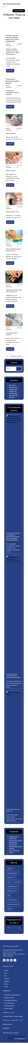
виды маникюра (12, 873)
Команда (6, 981)
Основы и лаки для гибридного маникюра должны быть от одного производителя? (12, 51)
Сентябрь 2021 (13, 395)
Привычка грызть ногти (12, 211)
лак (8, 895)
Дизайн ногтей (13, 836)
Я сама (11, 852)
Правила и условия (9, 997)
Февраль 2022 (13, 387)
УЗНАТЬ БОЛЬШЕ (19, 10)
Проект (6, 984)
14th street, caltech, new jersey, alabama (13, 1016)
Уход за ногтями (14, 850)
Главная (6, 970)
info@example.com (7, 1024)
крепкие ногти (11, 891)
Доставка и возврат (9, 1005)
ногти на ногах (12, 900)
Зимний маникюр (10, 133)
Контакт (6, 986)
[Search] (19, 369)
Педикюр (12, 848)
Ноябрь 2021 (13, 391)
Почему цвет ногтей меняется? (11, 333)
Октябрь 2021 (13, 393)
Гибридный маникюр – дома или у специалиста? (14, 290)
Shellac (9, 868)
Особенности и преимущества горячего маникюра (12, 92)
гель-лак (17, 882)
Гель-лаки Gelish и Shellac (13, 810)
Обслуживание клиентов (10, 1000)
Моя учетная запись (9, 1003)
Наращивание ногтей (15, 846)
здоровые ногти (12, 886)
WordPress (22, 1040)
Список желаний (8, 1008)
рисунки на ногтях (13, 904)
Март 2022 (12, 385)
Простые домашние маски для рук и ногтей (13, 249)
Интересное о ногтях (15, 840)
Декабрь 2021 (13, 389)
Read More (10, 71)
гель (8, 882)
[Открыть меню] (4, 7)
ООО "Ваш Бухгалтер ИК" (12, 4)
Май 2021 (12, 397)
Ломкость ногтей (10, 170)
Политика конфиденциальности (12, 994)
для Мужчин (12, 838)
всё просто (10, 877)
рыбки (9, 908)
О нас (5, 973)
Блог (5, 975)
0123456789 (6, 1028)
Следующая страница (16, 356)
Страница (6, 978)
